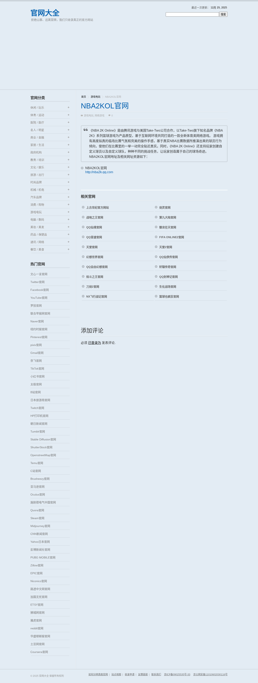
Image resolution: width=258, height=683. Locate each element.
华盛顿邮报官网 (40, 636)
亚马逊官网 (37, 486)
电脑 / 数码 (37, 219)
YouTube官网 (38, 297)
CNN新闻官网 (39, 533)
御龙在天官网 (167, 227)
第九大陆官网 (167, 217)
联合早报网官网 (40, 313)
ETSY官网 (36, 604)
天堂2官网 (165, 247)
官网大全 (44, 13)
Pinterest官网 (38, 337)
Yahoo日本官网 (40, 541)
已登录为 (94, 343)
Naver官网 (37, 321)
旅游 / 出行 (37, 174)
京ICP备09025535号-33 (177, 674)
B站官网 (35, 392)
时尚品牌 (36, 182)
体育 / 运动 (37, 115)
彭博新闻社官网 (40, 549)
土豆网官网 (37, 644)
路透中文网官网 (40, 589)
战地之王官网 (94, 217)
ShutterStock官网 (41, 447)
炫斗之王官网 (94, 276)
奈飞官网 (36, 360)
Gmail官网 (37, 352)
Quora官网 (37, 510)
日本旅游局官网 (40, 400)
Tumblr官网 (37, 431)
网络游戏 (99, 115)
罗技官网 (36, 305)
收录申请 (129, 674)
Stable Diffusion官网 (43, 439)
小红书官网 (37, 376)
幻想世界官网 (94, 257)
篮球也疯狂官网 (169, 296)
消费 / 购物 (37, 204)
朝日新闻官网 (38, 423)
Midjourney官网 (40, 526)
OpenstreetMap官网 (43, 455)
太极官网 (36, 384)
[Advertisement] (129, 59)
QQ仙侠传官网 (168, 257)
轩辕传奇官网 (167, 266)
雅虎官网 (36, 620)
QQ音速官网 (94, 237)
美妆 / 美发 (37, 227)
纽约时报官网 (38, 329)
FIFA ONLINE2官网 (171, 237)
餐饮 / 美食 (37, 249)
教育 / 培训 (37, 159)
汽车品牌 (36, 197)
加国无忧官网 (38, 596)
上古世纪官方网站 (97, 207)
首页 (83, 96)
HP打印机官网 (39, 415)
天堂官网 (92, 247)
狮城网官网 (37, 612)
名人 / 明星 (37, 130)
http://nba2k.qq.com (99, 172)
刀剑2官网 (92, 286)
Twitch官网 (37, 408)
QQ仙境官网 (94, 227)
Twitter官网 (37, 282)
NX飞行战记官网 (96, 296)
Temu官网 (36, 463)
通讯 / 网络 (37, 242)
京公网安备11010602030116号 (210, 674)
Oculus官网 (37, 494)
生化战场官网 (167, 286)
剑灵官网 (165, 207)
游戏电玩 (95, 96)
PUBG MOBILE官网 (42, 557)
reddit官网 (36, 628)
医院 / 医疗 (37, 122)
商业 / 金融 (37, 137)
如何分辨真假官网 (98, 674)
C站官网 (35, 470)
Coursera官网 (39, 652)
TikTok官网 (37, 368)
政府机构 (36, 152)
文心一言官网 (38, 274)
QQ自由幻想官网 (97, 266)
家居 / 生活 (37, 145)
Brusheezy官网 (40, 478)
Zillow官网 (36, 565)
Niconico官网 (38, 581)
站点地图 (116, 674)
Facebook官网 (39, 289)
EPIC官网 (36, 573)
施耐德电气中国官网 (43, 502)
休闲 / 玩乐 (37, 107)
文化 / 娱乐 (37, 167)
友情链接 (143, 674)
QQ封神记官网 (168, 276)
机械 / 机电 (37, 189)
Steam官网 (37, 518)
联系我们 (156, 674)
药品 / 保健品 (38, 234)
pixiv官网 (36, 345)
